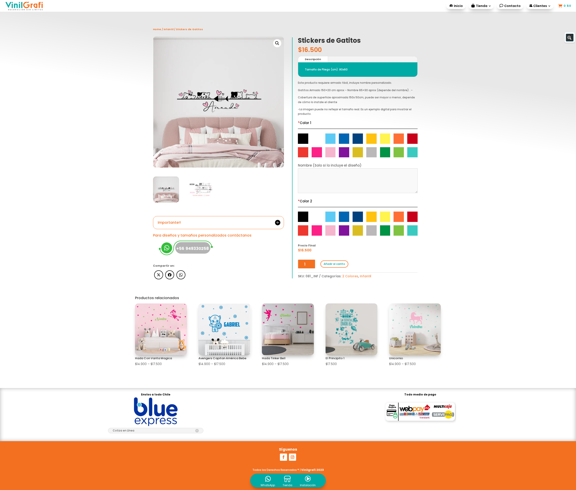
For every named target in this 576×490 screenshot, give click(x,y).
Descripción (313, 59)
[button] (277, 43)
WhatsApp (268, 485)
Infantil (168, 29)
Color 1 (304, 122)
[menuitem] (456, 6)
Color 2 (305, 201)
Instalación (308, 485)
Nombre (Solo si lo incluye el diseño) (330, 165)
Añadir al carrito (334, 264)
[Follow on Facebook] (283, 457)
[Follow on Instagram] (292, 457)
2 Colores (350, 276)
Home (157, 29)
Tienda (287, 485)
